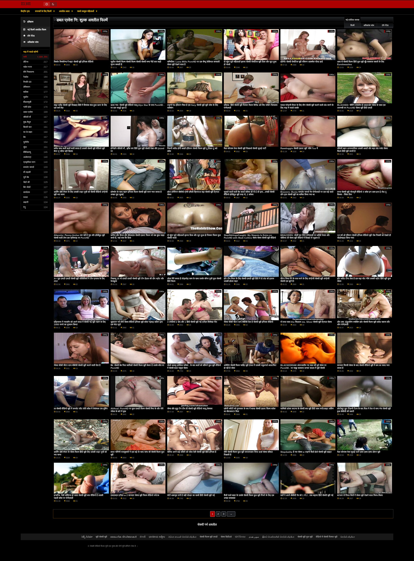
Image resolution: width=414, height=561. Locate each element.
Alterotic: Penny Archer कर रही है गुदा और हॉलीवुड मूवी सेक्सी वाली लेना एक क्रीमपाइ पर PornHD (79, 236)
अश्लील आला (64, 11)
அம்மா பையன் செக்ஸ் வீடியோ (182, 536)
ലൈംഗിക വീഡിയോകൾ (123, 536)
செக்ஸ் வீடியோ (348, 536)
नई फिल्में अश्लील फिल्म (36, 29)
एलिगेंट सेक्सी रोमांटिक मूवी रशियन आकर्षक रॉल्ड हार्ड (301, 61)
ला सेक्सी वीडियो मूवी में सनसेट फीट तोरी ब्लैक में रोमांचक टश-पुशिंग (81, 408)
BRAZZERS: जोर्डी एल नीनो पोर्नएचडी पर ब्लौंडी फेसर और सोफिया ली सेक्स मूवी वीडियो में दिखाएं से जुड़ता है (305, 236)
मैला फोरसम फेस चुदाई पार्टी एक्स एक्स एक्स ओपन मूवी (358, 452)
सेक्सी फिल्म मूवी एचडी (209, 536)
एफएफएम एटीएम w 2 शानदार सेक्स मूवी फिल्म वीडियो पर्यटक (135, 495)
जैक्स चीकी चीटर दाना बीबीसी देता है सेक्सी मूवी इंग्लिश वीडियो (248, 322)
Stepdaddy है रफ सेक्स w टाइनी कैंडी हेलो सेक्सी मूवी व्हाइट (306, 452)
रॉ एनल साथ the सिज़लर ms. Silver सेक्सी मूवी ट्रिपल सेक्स (306, 322)
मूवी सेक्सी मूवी (101, 536)
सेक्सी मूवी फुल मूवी (305, 536)
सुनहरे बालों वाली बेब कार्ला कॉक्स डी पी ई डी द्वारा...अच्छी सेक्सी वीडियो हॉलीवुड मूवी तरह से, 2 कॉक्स (249, 193)
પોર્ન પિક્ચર (240, 536)
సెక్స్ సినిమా (87, 536)
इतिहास (30, 22)
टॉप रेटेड (31, 36)
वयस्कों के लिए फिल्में (43, 11)
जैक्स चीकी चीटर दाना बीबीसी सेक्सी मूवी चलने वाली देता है (77, 365)
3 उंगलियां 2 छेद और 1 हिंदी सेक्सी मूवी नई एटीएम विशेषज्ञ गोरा (192, 322)
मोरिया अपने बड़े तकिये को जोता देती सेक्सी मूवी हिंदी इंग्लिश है (191, 452)
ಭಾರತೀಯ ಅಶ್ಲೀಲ (157, 536)
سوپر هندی (254, 536)
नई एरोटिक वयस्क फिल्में (352, 23)
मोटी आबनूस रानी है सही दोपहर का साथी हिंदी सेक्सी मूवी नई (191, 495)
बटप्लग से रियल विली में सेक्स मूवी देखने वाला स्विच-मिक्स (360, 495)
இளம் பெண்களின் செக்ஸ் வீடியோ (278, 536)
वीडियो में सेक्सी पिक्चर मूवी (326, 536)
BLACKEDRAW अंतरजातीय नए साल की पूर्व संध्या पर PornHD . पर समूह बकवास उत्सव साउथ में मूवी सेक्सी (303, 366)
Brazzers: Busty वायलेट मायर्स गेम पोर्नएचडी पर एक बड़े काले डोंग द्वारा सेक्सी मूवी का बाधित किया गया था (306, 193)
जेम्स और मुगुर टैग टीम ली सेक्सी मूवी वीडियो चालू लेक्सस (189, 408)
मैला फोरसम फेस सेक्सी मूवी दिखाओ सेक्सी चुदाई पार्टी (245, 148)
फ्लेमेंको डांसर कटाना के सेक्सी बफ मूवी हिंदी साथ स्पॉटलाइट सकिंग (307, 408)
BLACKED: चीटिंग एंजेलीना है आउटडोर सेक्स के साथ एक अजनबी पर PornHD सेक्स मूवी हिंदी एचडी (361, 106)
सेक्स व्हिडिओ (226, 536)
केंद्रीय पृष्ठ (25, 11)
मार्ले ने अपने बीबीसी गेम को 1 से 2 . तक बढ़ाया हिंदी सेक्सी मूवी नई (306, 495)
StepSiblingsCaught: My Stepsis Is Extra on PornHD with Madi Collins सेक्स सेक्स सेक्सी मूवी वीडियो (250, 236)
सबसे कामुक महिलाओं (86, 11)
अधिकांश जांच (32, 42)
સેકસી (143, 536)
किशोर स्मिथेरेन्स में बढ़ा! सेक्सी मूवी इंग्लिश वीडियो (73, 61)
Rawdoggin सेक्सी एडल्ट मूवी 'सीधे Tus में (299, 148)
